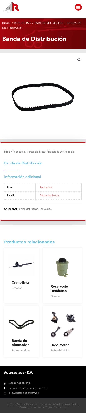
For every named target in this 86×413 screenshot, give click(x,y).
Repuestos (22, 22)
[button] (78, 7)
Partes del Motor (48, 22)
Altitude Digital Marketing (50, 407)
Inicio (6, 22)
